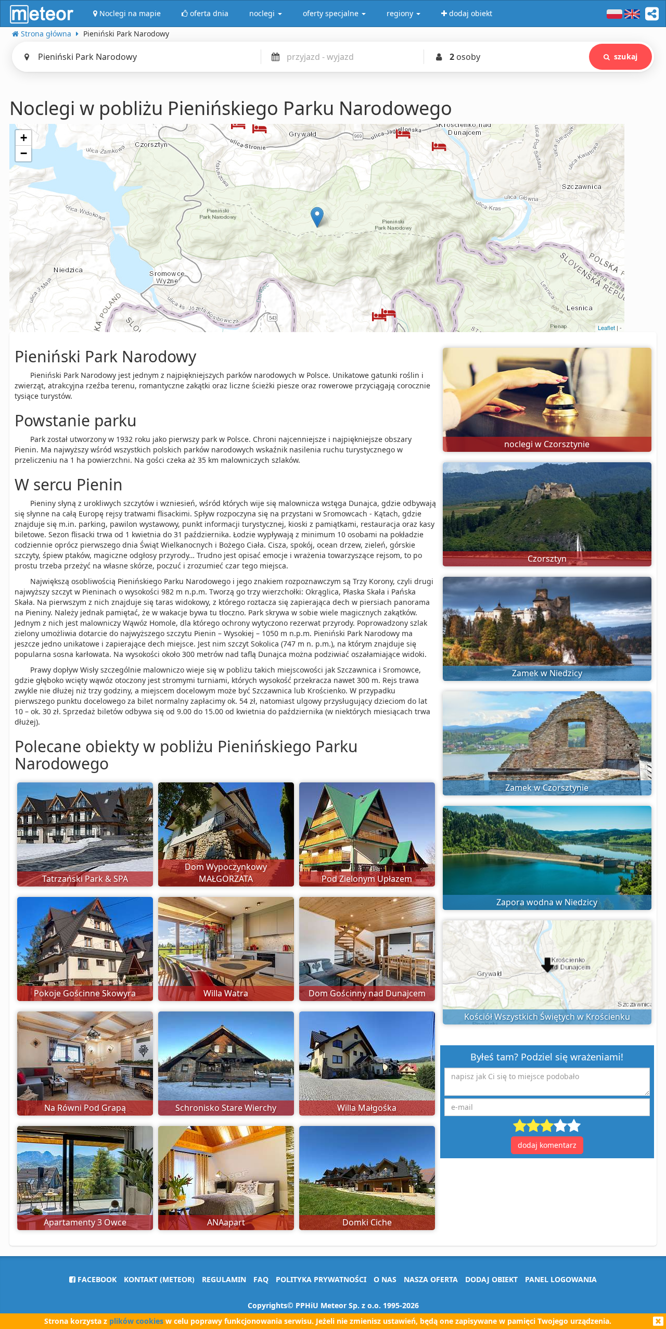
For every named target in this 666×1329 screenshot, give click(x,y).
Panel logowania (561, 1279)
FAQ (260, 1279)
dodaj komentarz (547, 1145)
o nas (385, 1279)
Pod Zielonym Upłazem (367, 878)
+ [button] (23, 137)
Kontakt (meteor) (159, 1279)
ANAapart (226, 1222)
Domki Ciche (367, 1222)
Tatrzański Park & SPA (85, 878)
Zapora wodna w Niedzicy (546, 902)
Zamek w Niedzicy (547, 673)
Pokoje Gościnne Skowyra (85, 993)
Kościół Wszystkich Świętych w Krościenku (547, 1016)
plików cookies (136, 1321)
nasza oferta (431, 1279)
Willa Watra (225, 993)
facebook (96, 1279)
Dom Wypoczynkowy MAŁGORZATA (226, 872)
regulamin (224, 1279)
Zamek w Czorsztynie (546, 787)
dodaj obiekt (491, 1279)
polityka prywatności (321, 1279)
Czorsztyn (547, 558)
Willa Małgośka (366, 1107)
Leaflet (606, 327)
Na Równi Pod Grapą (85, 1107)
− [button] (23, 153)
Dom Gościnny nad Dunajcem (367, 993)
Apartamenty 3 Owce (85, 1222)
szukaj (625, 56)
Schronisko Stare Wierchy (225, 1107)
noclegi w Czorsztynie (547, 444)
